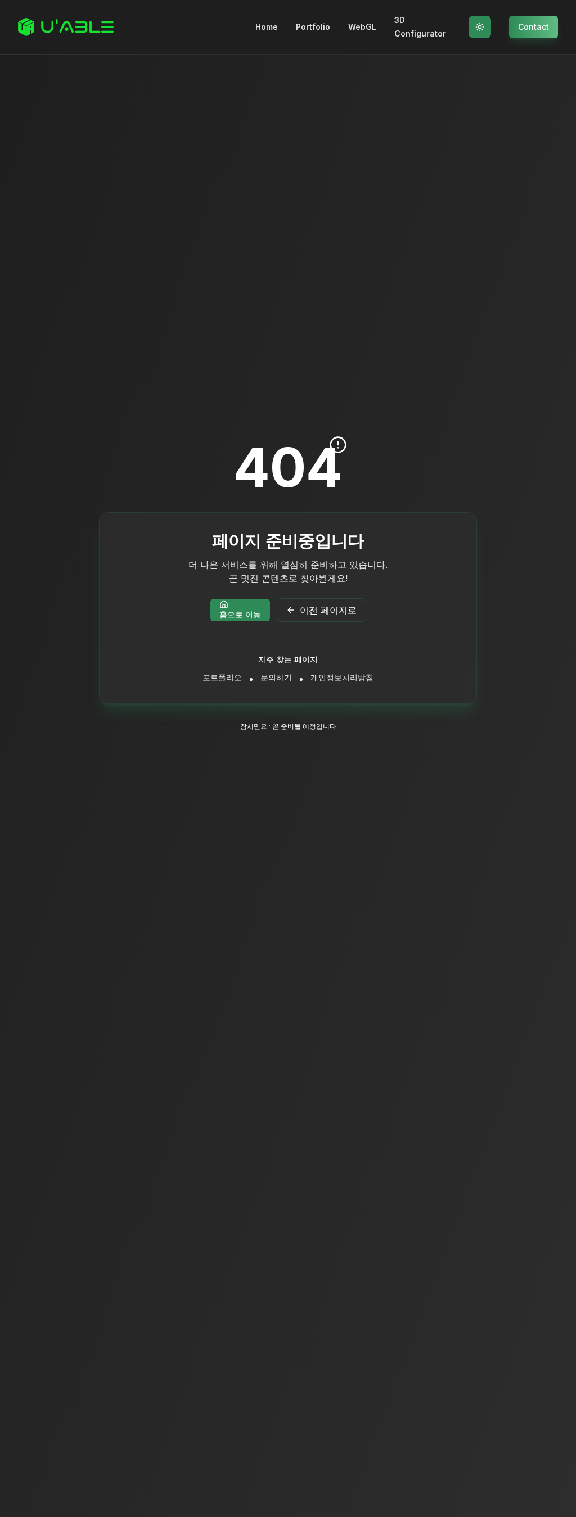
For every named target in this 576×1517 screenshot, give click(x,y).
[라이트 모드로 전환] (480, 27)
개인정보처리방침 (342, 677)
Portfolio (313, 26)
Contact (533, 26)
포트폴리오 (222, 677)
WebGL (362, 26)
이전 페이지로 (328, 610)
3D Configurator (420, 26)
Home (266, 26)
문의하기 (276, 677)
